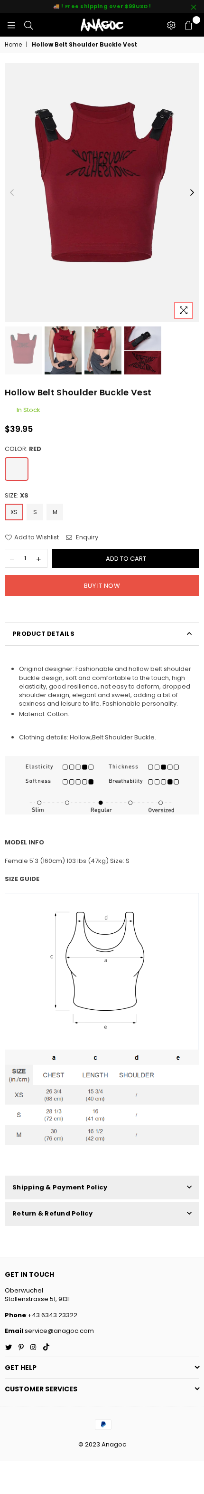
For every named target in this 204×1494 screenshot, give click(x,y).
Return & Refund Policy (52, 1213)
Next (192, 193)
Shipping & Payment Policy (60, 1187)
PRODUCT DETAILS (43, 633)
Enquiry (86, 537)
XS (14, 512)
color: (23, 449)
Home (13, 44)
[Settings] (171, 25)
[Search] (28, 25)
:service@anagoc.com (58, 1330)
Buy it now (102, 585)
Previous (12, 193)
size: (16, 495)
